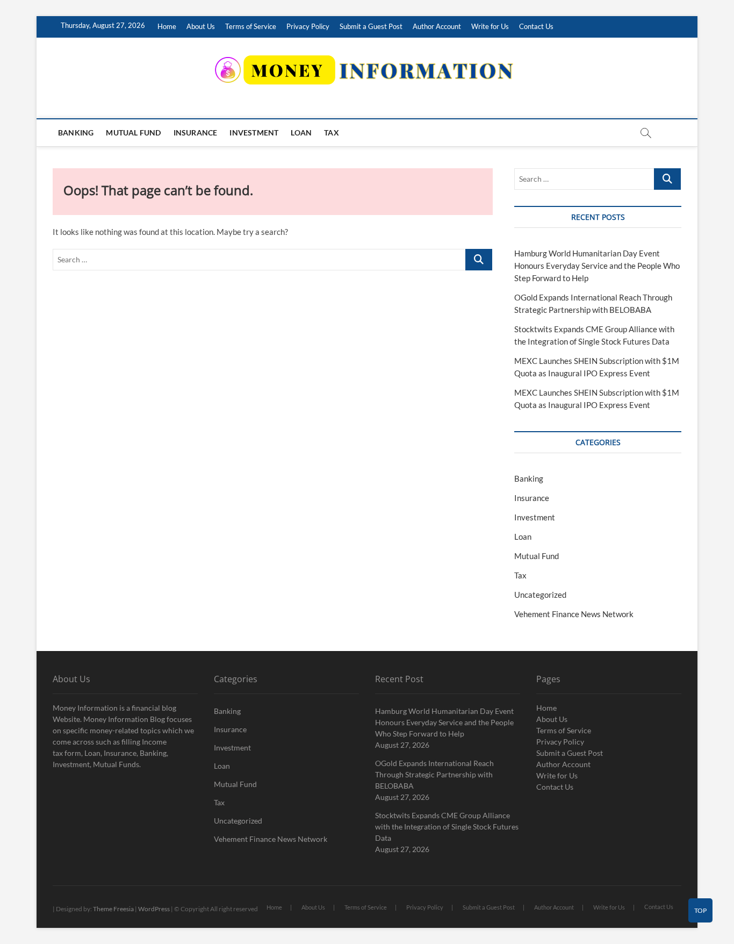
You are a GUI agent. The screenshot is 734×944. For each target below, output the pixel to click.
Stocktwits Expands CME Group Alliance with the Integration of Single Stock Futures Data (447, 826)
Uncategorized (540, 594)
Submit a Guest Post (371, 26)
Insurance (196, 132)
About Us (200, 26)
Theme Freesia (113, 909)
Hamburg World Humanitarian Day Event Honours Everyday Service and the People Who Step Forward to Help (597, 265)
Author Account (437, 26)
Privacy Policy (307, 26)
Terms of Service (250, 26)
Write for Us (490, 26)
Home (166, 26)
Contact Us (536, 26)
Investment (253, 132)
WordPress (154, 909)
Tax (331, 132)
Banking (75, 132)
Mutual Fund (133, 132)
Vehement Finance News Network (574, 614)
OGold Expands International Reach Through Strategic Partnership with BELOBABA (434, 774)
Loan (301, 132)
